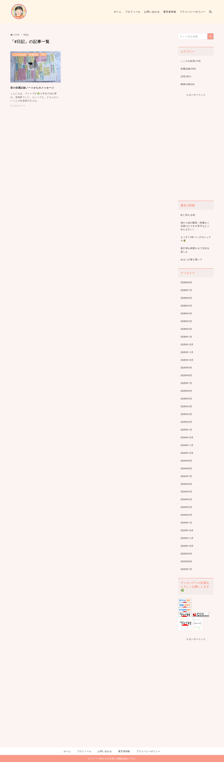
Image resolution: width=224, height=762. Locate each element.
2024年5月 (186, 491)
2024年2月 (186, 514)
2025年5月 (186, 398)
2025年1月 (186, 429)
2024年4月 (186, 499)
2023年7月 (186, 569)
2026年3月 (186, 321)
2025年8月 (186, 375)
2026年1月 (186, 336)
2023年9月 (186, 553)
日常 (186, 76)
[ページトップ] (217, 755)
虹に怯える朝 (188, 214)
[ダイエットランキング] (200, 615)
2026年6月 (186, 297)
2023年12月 (187, 530)
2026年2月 (186, 328)
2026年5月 (186, 305)
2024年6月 (186, 483)
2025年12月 (187, 344)
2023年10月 (187, 545)
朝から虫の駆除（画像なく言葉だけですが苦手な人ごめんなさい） (195, 226)
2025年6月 (186, 390)
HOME (16, 34)
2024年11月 (187, 445)
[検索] (210, 36)
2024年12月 (187, 437)
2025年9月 (186, 367)
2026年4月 (186, 313)
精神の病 (188, 84)
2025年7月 (186, 383)
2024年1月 (186, 522)
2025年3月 (186, 414)
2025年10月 (187, 359)
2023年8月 (186, 561)
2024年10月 (187, 452)
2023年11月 (187, 538)
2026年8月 (186, 282)
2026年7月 (186, 290)
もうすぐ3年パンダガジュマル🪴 (196, 238)
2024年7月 (186, 476)
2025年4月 (186, 406)
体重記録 (188, 68)
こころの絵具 (191, 60)
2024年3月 (186, 507)
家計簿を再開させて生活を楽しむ (195, 249)
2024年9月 (186, 460)
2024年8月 (186, 468)
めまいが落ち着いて (191, 259)
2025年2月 (186, 421)
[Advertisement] (196, 147)
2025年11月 (187, 352)
